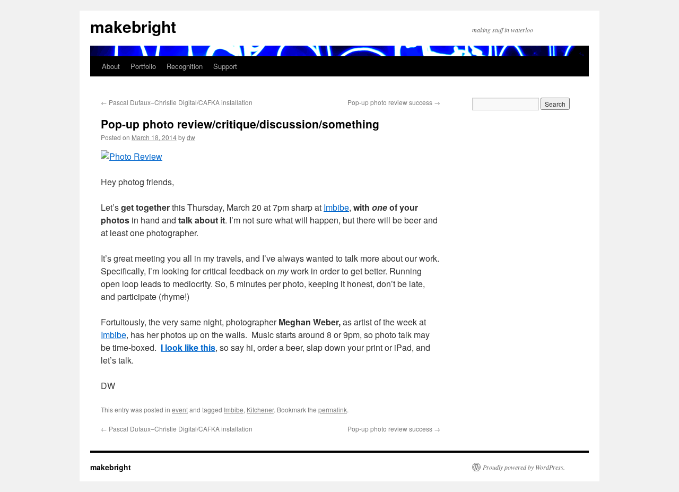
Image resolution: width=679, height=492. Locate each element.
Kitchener (260, 409)
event (180, 409)
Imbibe (336, 207)
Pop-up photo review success (393, 102)
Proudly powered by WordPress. (524, 467)
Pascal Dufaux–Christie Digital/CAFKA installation (177, 102)
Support (225, 66)
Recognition (185, 66)
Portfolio (143, 66)
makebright (133, 26)
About (111, 66)
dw (191, 137)
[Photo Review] (131, 156)
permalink (332, 409)
